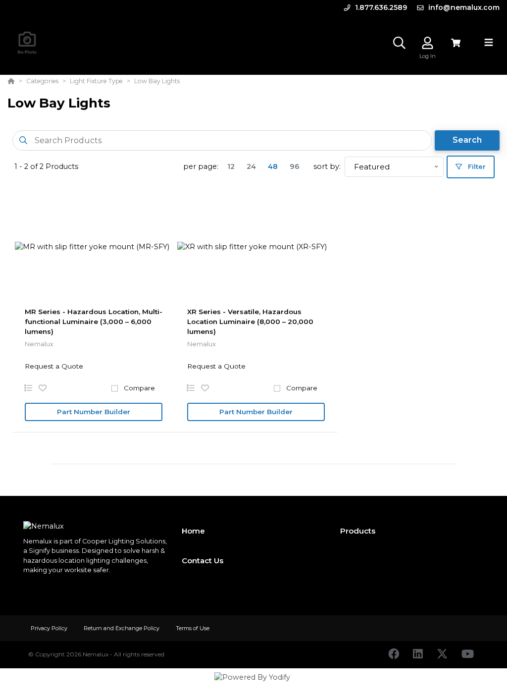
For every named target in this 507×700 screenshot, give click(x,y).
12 (231, 166)
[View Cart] (455, 43)
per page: (200, 166)
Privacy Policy (50, 628)
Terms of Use (192, 628)
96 (295, 166)
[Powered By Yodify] (253, 686)
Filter (476, 166)
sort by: (327, 166)
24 (251, 166)
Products (357, 531)
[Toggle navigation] (489, 43)
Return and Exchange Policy (122, 628)
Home (193, 531)
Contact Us (202, 560)
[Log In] (427, 43)
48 (273, 166)
